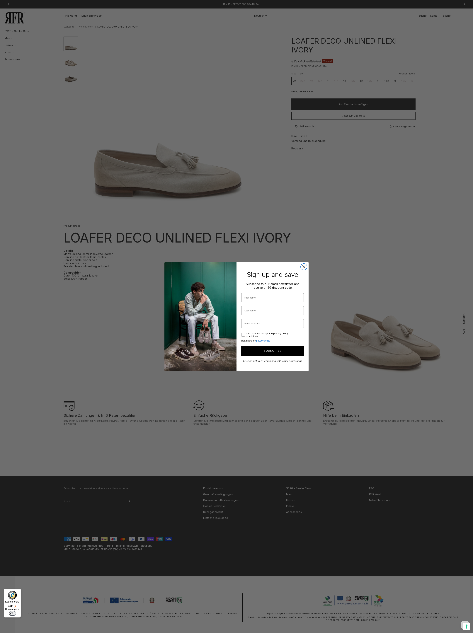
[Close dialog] (304, 267)
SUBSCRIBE (272, 350)
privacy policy (263, 340)
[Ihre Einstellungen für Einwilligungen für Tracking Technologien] (466, 626)
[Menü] (18, 591)
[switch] (12, 613)
